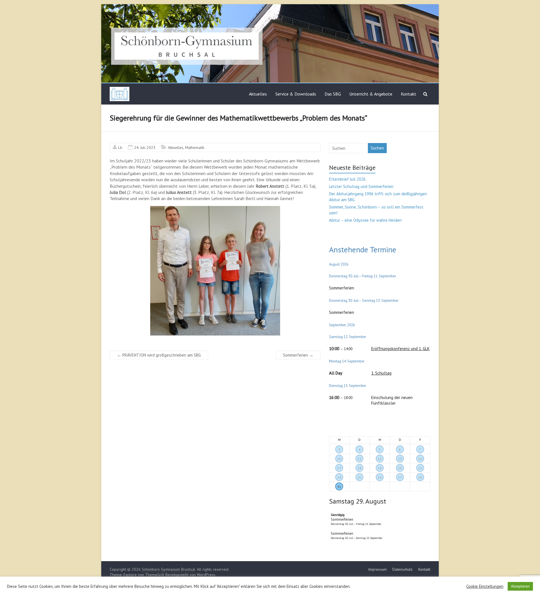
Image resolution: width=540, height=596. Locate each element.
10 (339, 459)
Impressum (377, 569)
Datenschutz (402, 569)
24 (339, 477)
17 (339, 468)
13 (400, 459)
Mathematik (194, 147)
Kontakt (408, 94)
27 (400, 477)
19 (380, 468)
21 (420, 468)
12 (380, 459)
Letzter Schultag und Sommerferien (361, 186)
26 (380, 477)
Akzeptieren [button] (520, 586)
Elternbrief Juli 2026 (347, 179)
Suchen (377, 148)
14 (420, 459)
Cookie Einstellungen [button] (484, 586)
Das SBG (333, 94)
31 (339, 486)
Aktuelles (258, 94)
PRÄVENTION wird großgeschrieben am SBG (159, 355)
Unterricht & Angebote (370, 94)
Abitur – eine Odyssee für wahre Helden (365, 220)
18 (359, 468)
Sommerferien (298, 355)
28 (420, 477)
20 (400, 468)
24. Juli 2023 (145, 147)
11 (359, 459)
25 (359, 477)
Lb (120, 147)
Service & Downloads (295, 94)
